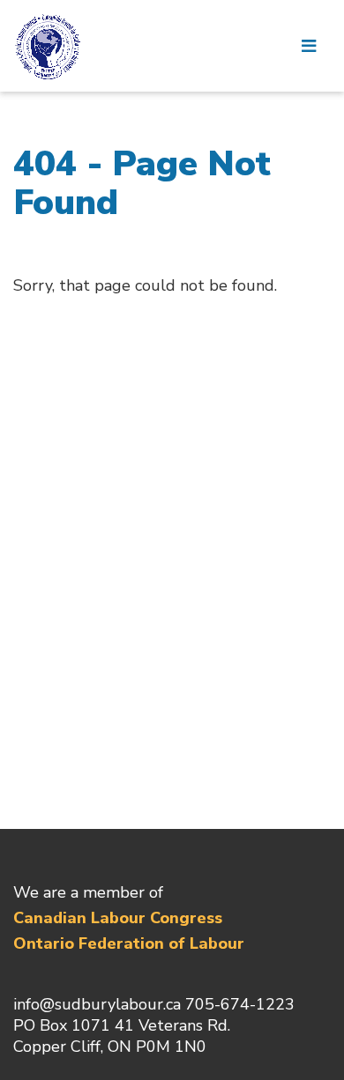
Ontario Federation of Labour (128, 943)
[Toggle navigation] (309, 46)
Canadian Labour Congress (117, 917)
